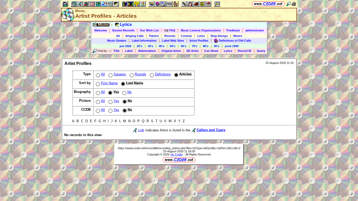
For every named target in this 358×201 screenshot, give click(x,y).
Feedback (233, 30)
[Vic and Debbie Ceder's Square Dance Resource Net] (268, 4)
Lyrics (228, 50)
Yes (116, 101)
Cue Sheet (211, 50)
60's (183, 46)
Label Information (144, 40)
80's (205, 46)
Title (116, 50)
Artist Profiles (198, 40)
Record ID (244, 50)
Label (129, 50)
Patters (154, 35)
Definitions (163, 74)
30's (150, 46)
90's (216, 46)
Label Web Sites (173, 40)
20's (139, 46)
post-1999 (231, 46)
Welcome (100, 30)
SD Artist (192, 50)
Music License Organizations (201, 30)
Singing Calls (134, 35)
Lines (201, 35)
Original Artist (171, 50)
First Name (109, 83)
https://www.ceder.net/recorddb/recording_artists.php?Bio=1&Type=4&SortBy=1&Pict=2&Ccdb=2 (179, 148)
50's (172, 46)
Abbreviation (147, 50)
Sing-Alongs (219, 35)
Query (261, 50)
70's (194, 46)
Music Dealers (116, 40)
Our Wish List (149, 30)
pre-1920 (125, 46)
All (118, 35)
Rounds (169, 35)
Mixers (237, 35)
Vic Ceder (176, 154)
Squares (119, 74)
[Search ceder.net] (288, 4)
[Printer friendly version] (294, 4)
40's (161, 46)
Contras (186, 35)
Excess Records (123, 30)
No (129, 92)
